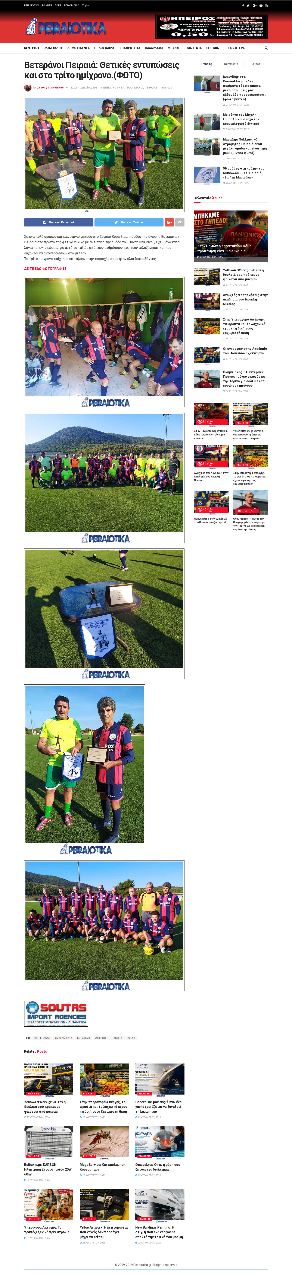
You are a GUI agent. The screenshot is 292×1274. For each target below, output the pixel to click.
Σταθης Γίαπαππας (50, 87)
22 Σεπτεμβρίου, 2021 (85, 87)
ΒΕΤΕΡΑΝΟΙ (42, 1037)
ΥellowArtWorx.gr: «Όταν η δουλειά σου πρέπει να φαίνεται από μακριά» (45, 1107)
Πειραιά (117, 1037)
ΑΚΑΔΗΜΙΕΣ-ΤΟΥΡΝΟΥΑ (206, 422)
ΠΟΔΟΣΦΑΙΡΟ (104, 48)
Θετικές (101, 1037)
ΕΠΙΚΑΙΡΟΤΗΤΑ (129, 48)
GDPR (58, 5)
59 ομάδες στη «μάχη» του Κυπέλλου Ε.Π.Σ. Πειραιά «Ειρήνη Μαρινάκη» (243, 173)
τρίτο (131, 1037)
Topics (86, 5)
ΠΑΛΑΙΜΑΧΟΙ (154, 48)
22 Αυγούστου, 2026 (149, 1242)
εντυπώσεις (63, 1037)
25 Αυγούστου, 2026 (149, 1117)
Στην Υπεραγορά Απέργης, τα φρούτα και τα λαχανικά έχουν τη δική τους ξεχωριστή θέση (103, 1107)
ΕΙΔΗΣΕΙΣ (34, 1093)
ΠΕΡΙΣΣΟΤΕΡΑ (234, 48)
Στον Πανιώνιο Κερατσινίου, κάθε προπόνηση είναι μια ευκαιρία (211, 435)
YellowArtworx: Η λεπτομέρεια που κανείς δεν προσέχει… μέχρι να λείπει (104, 1232)
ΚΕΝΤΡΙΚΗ (31, 48)
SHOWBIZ (213, 48)
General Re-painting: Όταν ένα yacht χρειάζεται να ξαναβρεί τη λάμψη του (158, 1107)
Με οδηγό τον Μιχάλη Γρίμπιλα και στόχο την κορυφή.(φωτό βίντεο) (241, 119)
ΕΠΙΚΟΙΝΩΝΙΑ (71, 5)
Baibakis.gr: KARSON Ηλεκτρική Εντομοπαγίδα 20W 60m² (48, 1169)
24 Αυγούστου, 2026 (38, 1238)
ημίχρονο (83, 1037)
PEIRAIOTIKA (32, 5)
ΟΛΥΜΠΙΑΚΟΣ (53, 48)
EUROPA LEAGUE (247, 511)
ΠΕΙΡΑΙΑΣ (151, 87)
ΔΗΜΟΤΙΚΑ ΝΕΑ (78, 48)
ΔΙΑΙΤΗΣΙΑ (194, 48)
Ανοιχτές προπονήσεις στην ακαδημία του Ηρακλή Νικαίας (245, 299)
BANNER (47, 5)
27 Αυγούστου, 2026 (38, 1117)
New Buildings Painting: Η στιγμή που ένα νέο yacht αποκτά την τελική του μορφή (159, 1232)
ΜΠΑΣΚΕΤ (175, 48)
